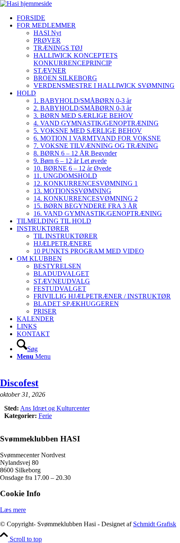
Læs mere (13, 509)
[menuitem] (98, 18)
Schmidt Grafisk (154, 524)
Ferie (45, 415)
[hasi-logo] (26, 3)
